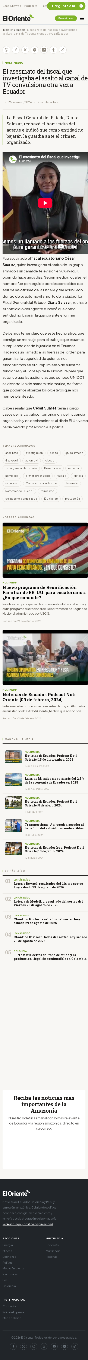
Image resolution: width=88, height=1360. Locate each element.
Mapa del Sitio (12, 1318)
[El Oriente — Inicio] (18, 18)
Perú (6, 1280)
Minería (7, 1251)
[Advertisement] (44, 1022)
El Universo (51, 498)
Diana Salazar (52, 468)
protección (72, 498)
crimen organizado (38, 475)
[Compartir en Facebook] (16, 50)
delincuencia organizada (21, 498)
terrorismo (47, 491)
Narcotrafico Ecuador (19, 491)
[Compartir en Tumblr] (53, 50)
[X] (23, 1346)
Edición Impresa (13, 1312)
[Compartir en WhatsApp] (6, 50)
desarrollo (71, 483)
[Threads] (44, 1346)
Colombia (9, 1286)
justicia (78, 475)
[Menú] (82, 18)
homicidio (12, 475)
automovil (31, 460)
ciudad (49, 460)
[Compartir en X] (25, 50)
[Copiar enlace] (63, 50)
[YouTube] (54, 1346)
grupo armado (74, 452)
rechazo (73, 468)
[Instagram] (33, 1346)
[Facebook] (13, 1346)
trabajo (61, 475)
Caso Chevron (12, 5)
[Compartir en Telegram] (34, 50)
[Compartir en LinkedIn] (44, 50)
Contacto (9, 1306)
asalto (54, 452)
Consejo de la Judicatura (41, 483)
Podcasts (30, 5)
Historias (46, 5)
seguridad (12, 483)
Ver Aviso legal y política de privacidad (28, 1224)
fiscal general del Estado (21, 468)
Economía (9, 1256)
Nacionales (10, 1274)
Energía (8, 1245)
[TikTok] (74, 1346)
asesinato (11, 452)
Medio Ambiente (13, 1268)
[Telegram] (64, 1346)
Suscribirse (65, 18)
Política (8, 1262)
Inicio (6, 29)
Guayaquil (11, 460)
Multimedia (18, 29)
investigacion (34, 452)
